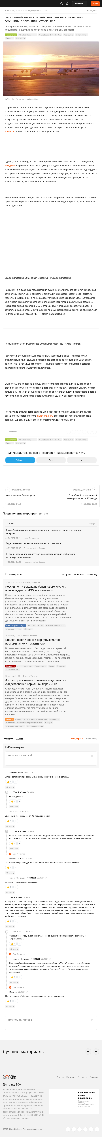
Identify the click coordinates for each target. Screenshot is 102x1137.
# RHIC (18, 719)
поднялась (10, 131)
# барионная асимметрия (35, 719)
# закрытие (68, 35)
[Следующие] (96, 1051)
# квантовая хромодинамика (29, 723)
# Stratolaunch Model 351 (50, 35)
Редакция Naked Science (34, 548)
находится (10, 165)
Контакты (71, 1077)
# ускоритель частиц (15, 726)
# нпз (18, 629)
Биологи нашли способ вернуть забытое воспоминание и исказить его (32, 641)
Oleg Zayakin (15, 858)
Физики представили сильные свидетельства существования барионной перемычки (35, 682)
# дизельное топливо (55, 626)
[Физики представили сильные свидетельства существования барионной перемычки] (85, 690)
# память (61, 666)
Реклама (94, 1077)
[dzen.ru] (85, 1129)
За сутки (66, 574)
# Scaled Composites (27, 35)
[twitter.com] (68, 1129)
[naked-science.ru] (97, 1129)
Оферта (60, 1077)
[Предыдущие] (88, 1051)
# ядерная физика (35, 726)
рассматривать (45, 416)
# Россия (27, 629)
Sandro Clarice (16, 773)
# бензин (31, 626)
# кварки (48, 723)
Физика (9, 719)
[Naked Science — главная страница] (16, 3)
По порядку (91, 739)
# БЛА (40, 626)
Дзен (51, 460)
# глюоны (10, 723)
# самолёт (20, 38)
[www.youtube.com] (79, 1129)
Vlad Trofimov (19, 792)
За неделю (78, 574)
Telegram (20, 460)
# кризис (10, 629)
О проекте (83, 1077)
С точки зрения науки (15, 626)
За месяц (92, 574)
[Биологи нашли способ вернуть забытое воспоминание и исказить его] (85, 650)
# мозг (51, 666)
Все (46, 513)
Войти (95, 3)
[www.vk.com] (73, 1129)
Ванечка (13, 992)
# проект (9, 38)
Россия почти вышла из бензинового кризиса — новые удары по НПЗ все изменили (37, 588)
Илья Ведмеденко (31, 10)
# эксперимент (12, 669)
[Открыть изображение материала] (51, 68)
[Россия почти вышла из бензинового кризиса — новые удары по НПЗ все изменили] (85, 596)
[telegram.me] (91, 1129)
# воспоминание (24, 666)
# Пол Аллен (81, 35)
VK (82, 460)
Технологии (11, 35)
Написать (79, 4)
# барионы (54, 719)
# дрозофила (40, 666)
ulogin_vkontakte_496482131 (22, 878)
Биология (10, 666)
